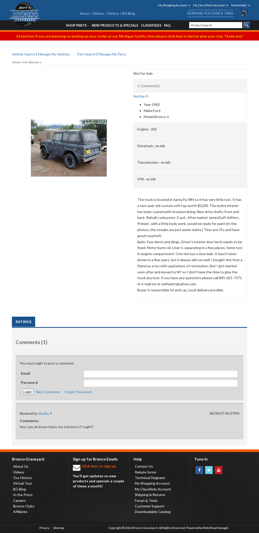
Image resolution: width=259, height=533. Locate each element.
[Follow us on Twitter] (209, 470)
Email (25, 373)
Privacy (44, 528)
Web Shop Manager (215, 528)
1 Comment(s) (148, 86)
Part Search (86, 54)
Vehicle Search (23, 54)
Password (29, 382)
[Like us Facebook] (199, 470)
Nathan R (141, 96)
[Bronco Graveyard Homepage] (38, 14)
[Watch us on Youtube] (218, 470)
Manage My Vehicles (54, 54)
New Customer (48, 392)
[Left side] (69, 97)
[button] (172, 5)
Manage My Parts (112, 54)
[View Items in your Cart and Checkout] (244, 13)
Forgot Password (78, 392)
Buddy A (45, 413)
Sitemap (58, 528)
